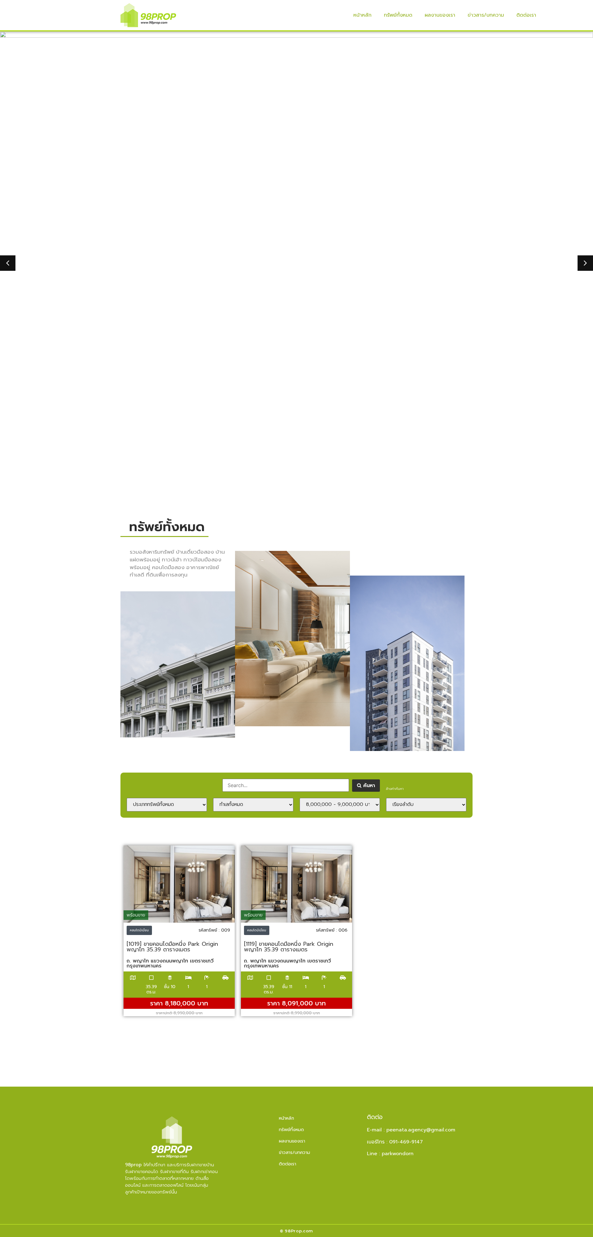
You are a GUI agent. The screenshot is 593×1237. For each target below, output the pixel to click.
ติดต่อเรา (526, 15)
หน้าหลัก (362, 15)
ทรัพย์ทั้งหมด (398, 15)
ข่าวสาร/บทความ (486, 15)
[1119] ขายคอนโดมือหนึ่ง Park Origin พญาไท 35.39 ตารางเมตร (288, 947)
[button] (7, 263)
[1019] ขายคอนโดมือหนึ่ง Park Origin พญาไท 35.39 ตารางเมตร (172, 947)
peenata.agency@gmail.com (420, 1130)
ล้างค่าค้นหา (395, 788)
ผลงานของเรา (440, 15)
